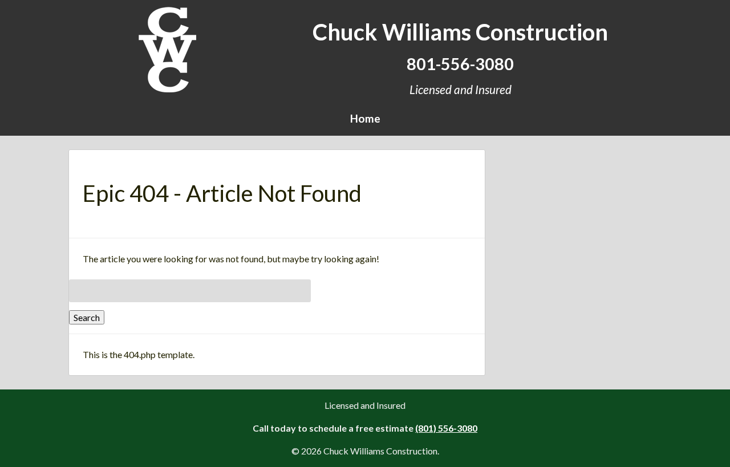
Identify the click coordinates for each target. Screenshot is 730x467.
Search (87, 317)
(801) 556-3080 (446, 428)
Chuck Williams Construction (460, 32)
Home (365, 118)
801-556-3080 (460, 64)
